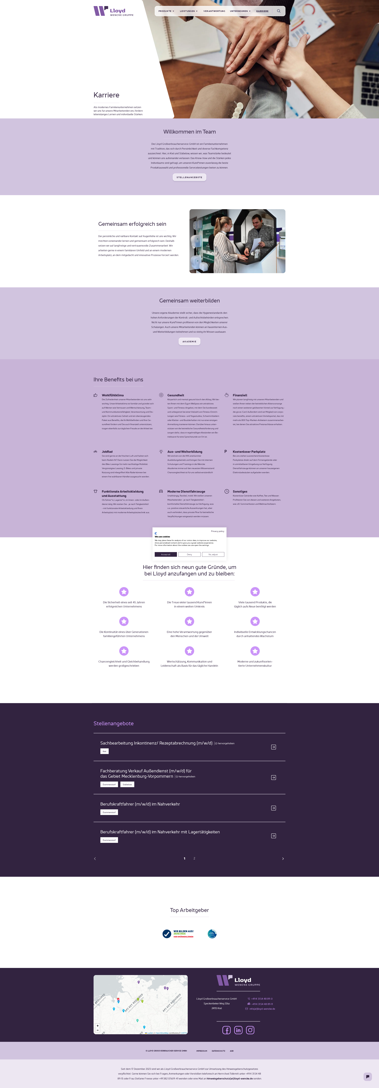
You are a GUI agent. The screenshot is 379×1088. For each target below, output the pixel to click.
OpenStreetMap (162, 1033)
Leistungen (187, 10)
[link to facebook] (226, 1030)
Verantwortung (214, 10)
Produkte (165, 10)
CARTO (184, 1033)
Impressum (201, 1051)
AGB (231, 1051)
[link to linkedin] (238, 1030)
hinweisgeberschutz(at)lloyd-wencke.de (230, 1078)
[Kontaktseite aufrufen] (368, 1077)
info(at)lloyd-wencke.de (262, 1008)
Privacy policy (217, 531)
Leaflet (150, 1033)
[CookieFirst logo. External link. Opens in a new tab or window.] (156, 533)
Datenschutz (218, 1051)
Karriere (262, 10)
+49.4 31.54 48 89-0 (262, 998)
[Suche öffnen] (279, 11)
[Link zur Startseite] (124, 11)
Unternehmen (239, 10)
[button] (139, 982)
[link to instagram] (250, 1030)
